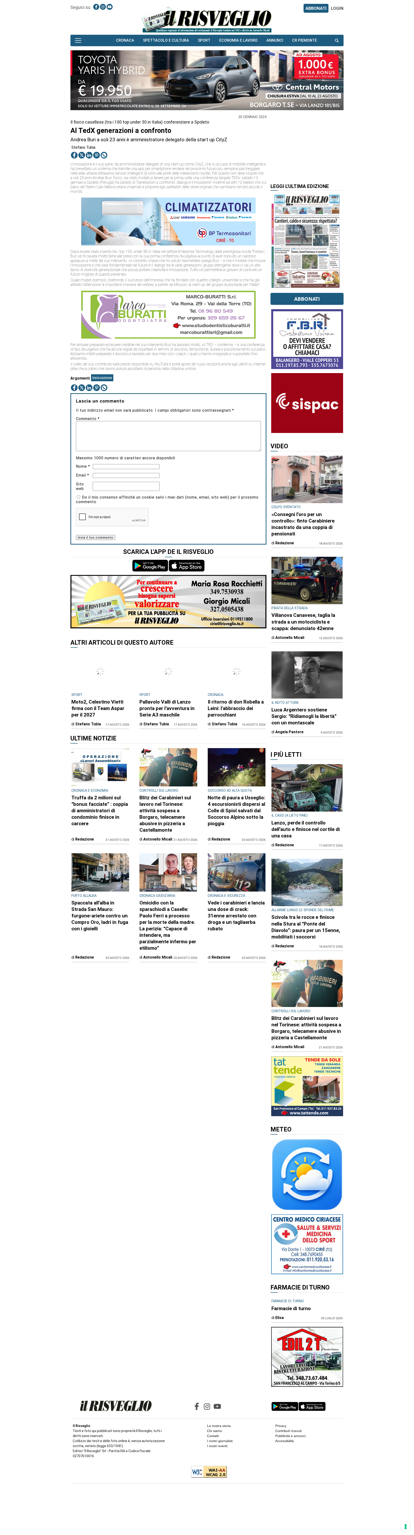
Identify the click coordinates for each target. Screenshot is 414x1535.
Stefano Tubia (83, 147)
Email (82, 475)
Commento (88, 418)
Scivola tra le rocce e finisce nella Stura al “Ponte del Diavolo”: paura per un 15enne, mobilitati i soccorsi (305, 926)
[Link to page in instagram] (103, 7)
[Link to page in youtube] (110, 7)
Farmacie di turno (291, 1308)
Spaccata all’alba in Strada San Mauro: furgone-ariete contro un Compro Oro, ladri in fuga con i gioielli (99, 916)
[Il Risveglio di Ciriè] (207, 19)
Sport (204, 40)
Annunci (274, 40)
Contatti (213, 1436)
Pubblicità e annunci (290, 1436)
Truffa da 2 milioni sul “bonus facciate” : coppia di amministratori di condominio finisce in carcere (99, 810)
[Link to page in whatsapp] (104, 155)
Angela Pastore (289, 732)
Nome (83, 466)
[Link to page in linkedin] (89, 155)
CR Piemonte (304, 40)
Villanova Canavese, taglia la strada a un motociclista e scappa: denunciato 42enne (303, 621)
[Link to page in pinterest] (96, 155)
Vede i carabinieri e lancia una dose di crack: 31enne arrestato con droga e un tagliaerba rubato (236, 916)
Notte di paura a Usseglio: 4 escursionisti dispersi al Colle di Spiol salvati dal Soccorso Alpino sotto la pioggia (236, 810)
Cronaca (125, 40)
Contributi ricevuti (288, 1431)
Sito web (80, 486)
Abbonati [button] (307, 299)
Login (337, 8)
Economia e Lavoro (238, 40)
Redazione (84, 839)
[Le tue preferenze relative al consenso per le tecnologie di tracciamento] (405, 1526)
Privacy (280, 1426)
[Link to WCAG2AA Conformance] (207, 1472)
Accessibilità (284, 1441)
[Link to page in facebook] (96, 7)
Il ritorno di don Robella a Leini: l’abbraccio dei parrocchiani (236, 708)
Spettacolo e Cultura (166, 40)
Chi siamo (214, 1431)
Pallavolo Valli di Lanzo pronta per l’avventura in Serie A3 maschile (167, 708)
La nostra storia (219, 1426)
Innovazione (102, 377)
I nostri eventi (217, 1446)
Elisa (279, 1317)
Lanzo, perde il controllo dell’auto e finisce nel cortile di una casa (305, 829)
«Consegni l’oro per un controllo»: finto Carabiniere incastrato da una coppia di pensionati (302, 524)
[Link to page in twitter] (81, 155)
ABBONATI (316, 8)
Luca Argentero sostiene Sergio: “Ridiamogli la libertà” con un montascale (304, 716)
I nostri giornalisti (220, 1441)
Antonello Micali (157, 839)
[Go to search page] (337, 40)
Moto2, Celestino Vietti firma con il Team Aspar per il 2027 (97, 708)
